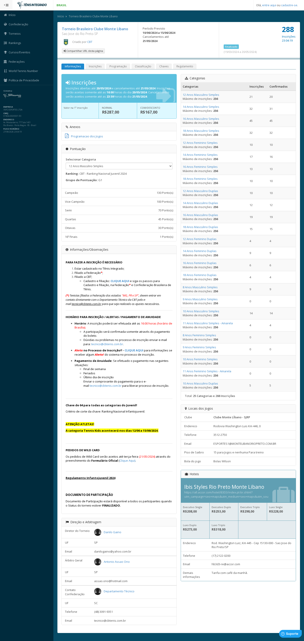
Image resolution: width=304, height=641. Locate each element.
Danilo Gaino (112, 532)
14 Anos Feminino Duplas (200, 251)
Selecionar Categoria (81, 159)
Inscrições (95, 66)
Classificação (143, 66)
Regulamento (184, 66)
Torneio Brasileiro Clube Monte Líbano (93, 16)
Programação (118, 66)
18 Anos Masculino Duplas (200, 227)
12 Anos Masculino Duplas (200, 191)
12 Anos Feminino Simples (200, 143)
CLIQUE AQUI (120, 281)
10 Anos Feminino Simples (200, 359)
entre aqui (269, 5)
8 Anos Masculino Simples (200, 287)
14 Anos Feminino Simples (200, 155)
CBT (89, 42)
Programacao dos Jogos (87, 136)
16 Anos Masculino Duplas (200, 215)
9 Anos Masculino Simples (200, 299)
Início (60, 16)
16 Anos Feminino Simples (200, 167)
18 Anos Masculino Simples (201, 131)
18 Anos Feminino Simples (200, 179)
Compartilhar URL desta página (84, 50)
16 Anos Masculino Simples (201, 119)
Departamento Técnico (119, 591)
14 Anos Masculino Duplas (200, 203)
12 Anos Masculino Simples (201, 95)
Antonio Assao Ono (117, 562)
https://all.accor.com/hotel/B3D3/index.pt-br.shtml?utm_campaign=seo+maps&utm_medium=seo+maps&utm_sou (226, 494)
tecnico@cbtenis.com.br (107, 344)
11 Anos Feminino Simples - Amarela (207, 371)
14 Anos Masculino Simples (201, 107)
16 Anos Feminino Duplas (200, 263)
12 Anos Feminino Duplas (200, 239)
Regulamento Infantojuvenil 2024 (90, 478)
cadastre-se (289, 5)
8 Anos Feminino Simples (199, 335)
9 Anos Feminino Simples (199, 347)
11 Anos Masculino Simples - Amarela (208, 323)
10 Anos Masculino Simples (201, 311)
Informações (73, 66)
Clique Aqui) (127, 461)
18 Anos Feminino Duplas (200, 275)
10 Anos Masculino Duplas (200, 383)
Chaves (163, 66)
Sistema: (8, 91)
